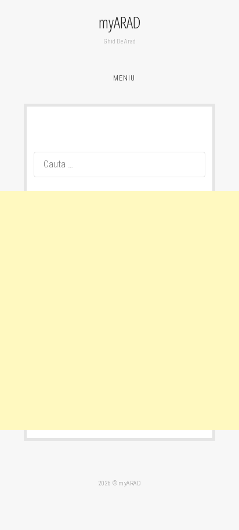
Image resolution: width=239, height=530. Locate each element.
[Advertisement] (119, 310)
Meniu (124, 78)
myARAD (120, 22)
